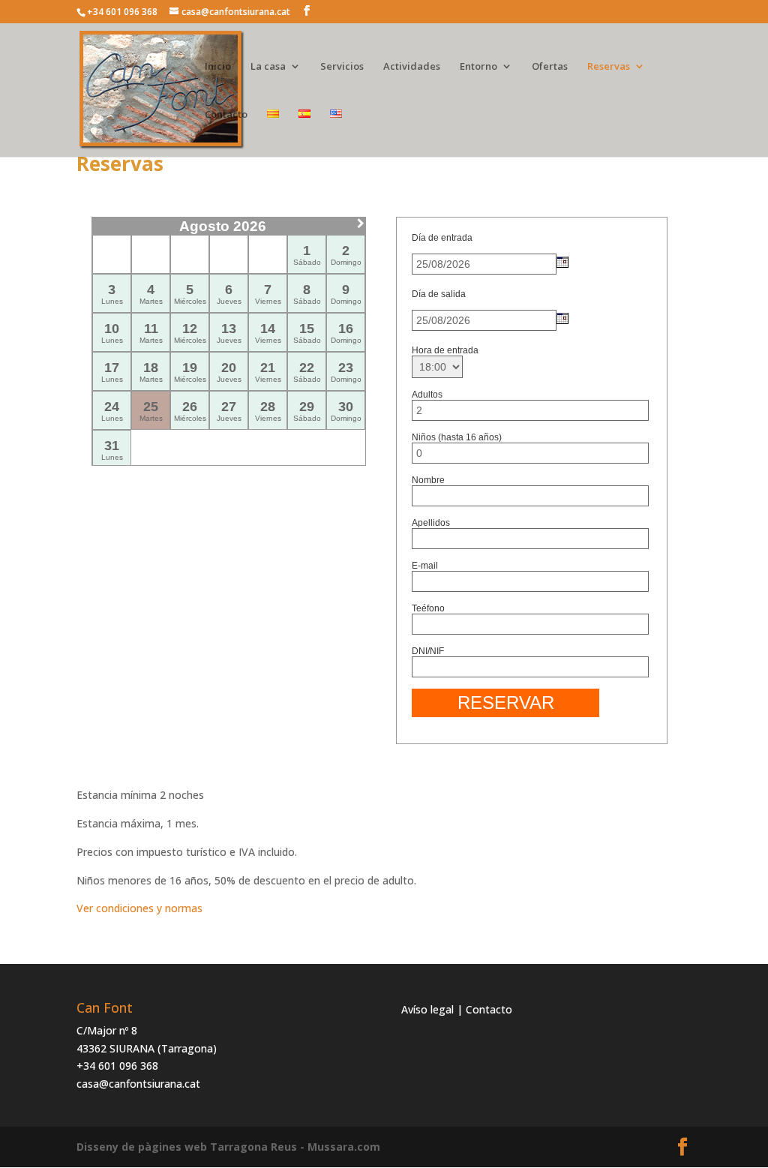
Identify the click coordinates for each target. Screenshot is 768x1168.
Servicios (342, 67)
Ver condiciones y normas (139, 908)
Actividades (411, 67)
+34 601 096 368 (117, 1065)
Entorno (478, 67)
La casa (268, 67)
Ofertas (550, 67)
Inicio (218, 67)
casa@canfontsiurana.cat (138, 1083)
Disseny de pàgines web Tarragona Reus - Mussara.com (228, 1146)
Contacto (226, 115)
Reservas (608, 67)
